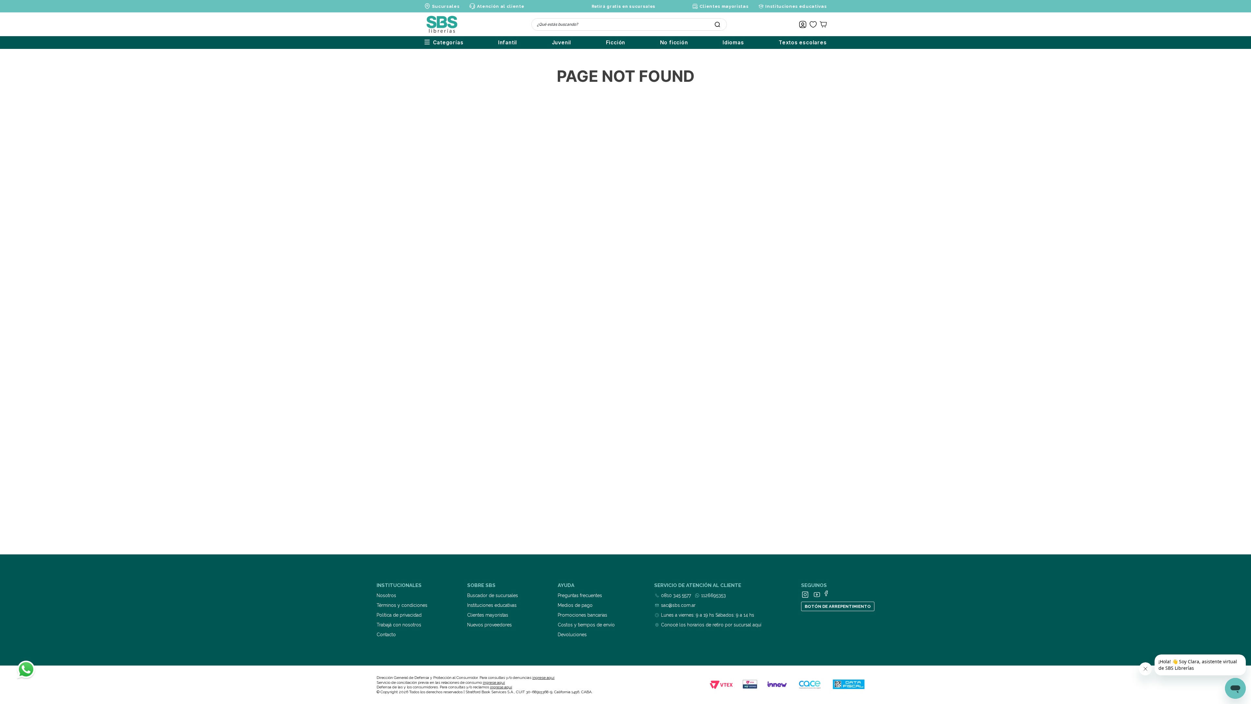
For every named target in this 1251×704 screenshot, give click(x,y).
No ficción (674, 42)
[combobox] (629, 24)
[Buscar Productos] (717, 24)
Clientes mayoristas (723, 6)
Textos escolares (803, 42)
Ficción (616, 42)
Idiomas (733, 42)
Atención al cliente (500, 6)
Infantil (507, 42)
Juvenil (561, 42)
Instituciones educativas (796, 6)
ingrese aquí (543, 677)
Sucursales (446, 6)
